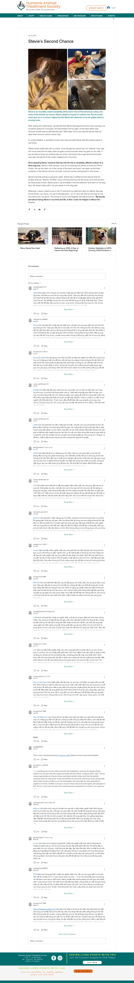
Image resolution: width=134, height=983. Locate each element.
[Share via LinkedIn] (40, 209)
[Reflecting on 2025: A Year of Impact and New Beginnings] (67, 235)
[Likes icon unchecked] (34, 313)
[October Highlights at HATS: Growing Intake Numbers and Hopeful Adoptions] (101, 235)
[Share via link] (45, 209)
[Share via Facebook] (29, 209)
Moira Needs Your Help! (30, 248)
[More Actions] (104, 288)
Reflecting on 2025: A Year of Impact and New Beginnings (66, 249)
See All (114, 223)
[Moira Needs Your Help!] (33, 235)
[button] (114, 18)
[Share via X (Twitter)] (34, 209)
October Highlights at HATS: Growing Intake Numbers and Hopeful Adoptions (100, 249)
